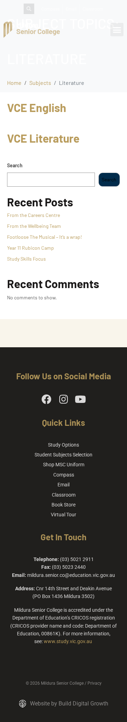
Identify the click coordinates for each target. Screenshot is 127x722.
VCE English (36, 107)
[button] (117, 29)
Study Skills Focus (26, 259)
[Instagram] (63, 399)
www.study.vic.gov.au (68, 641)
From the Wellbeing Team (34, 226)
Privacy (94, 683)
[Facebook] (47, 399)
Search (15, 165)
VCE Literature (43, 138)
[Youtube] (80, 399)
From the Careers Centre (33, 215)
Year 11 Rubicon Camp (30, 248)
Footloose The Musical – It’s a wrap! (44, 237)
